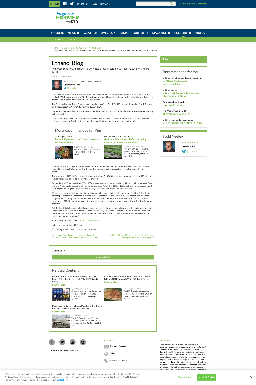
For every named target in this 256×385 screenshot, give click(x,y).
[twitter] (62, 342)
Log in (182, 4)
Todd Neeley (72, 82)
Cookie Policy (62, 380)
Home (55, 48)
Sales (112, 353)
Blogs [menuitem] (72, 39)
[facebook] (52, 342)
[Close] (251, 377)
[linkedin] (83, 342)
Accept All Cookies (207, 377)
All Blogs (165, 59)
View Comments (103, 257)
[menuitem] (57, 33)
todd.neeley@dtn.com (90, 221)
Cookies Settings (185, 377)
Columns (59, 39)
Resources (105, 4)
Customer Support (118, 346)
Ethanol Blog (93, 48)
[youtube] (73, 342)
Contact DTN (83, 4)
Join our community (197, 4)
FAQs (94, 4)
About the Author (190, 142)
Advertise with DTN (118, 361)
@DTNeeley (71, 88)
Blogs (78, 48)
